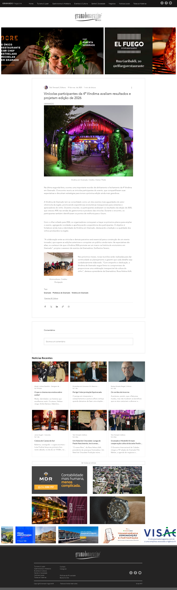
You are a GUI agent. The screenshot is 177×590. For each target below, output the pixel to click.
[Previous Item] (5, 50)
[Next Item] (172, 50)
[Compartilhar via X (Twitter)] (51, 306)
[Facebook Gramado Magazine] (166, 2)
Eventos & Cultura (51, 298)
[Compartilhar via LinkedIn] (57, 306)
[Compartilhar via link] (63, 306)
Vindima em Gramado (80, 293)
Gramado (47, 293)
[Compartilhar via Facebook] (45, 306)
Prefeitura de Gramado (61, 293)
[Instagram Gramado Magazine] (162, 2)
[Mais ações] (131, 87)
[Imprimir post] (69, 306)
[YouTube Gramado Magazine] (170, 2)
